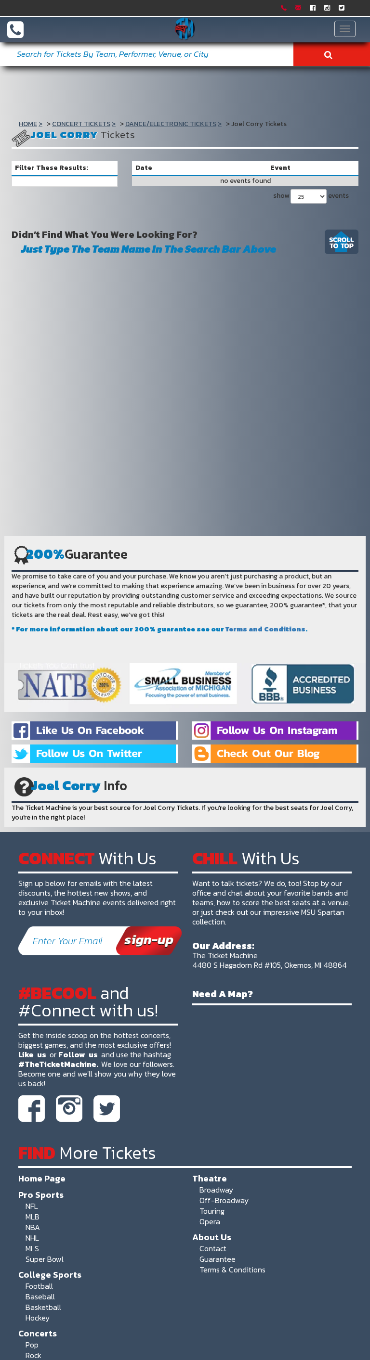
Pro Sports (41, 1194)
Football (39, 1286)
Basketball (43, 1307)
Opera (209, 1221)
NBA (33, 1227)
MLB (33, 1216)
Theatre (209, 1178)
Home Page (42, 1178)
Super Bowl (45, 1259)
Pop (32, 1344)
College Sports (49, 1274)
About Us (211, 1237)
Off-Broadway (224, 1200)
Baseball (40, 1296)
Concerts (37, 1333)
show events (311, 196)
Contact (212, 1248)
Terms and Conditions (265, 629)
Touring (212, 1211)
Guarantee (217, 1259)
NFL (32, 1206)
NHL (32, 1238)
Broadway (216, 1189)
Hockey (38, 1317)
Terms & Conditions (232, 1269)
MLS (32, 1248)
